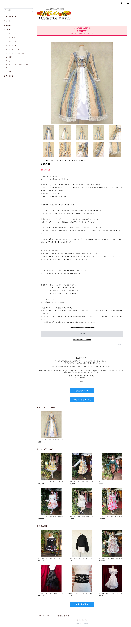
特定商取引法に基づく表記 (63, 616)
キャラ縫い (9, 57)
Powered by (80, 623)
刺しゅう (9, 61)
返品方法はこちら (82, 391)
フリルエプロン (11, 34)
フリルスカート (11, 45)
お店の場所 (8, 25)
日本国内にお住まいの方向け (82, 340)
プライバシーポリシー (45, 616)
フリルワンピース (12, 41)
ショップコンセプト (11, 16)
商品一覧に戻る (82, 604)
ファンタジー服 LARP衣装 (15, 53)
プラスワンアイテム (12, 49)
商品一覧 (7, 21)
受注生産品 (9, 71)
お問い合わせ (8, 76)
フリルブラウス (11, 38)
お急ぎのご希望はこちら (81, 400)
